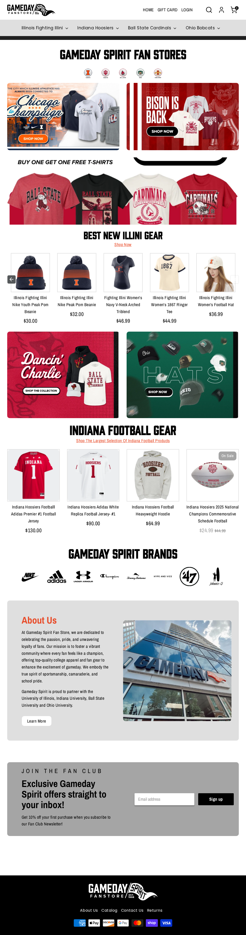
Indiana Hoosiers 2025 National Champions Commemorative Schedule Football (212, 514)
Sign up (216, 799)
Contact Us (132, 910)
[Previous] (11, 279)
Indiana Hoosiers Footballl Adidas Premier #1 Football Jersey (33, 514)
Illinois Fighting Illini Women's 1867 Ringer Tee (169, 305)
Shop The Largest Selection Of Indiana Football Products (123, 441)
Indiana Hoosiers (96, 28)
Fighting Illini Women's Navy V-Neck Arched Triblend (123, 305)
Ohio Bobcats (201, 28)
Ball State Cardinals (150, 28)
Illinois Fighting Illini (43, 28)
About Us (89, 910)
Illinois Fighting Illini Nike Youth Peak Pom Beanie (30, 305)
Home (148, 10)
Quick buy (32, 283)
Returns (154, 910)
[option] (30, 290)
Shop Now (123, 244)
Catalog (109, 910)
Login (187, 10)
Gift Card (168, 10)
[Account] (221, 10)
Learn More (36, 721)
